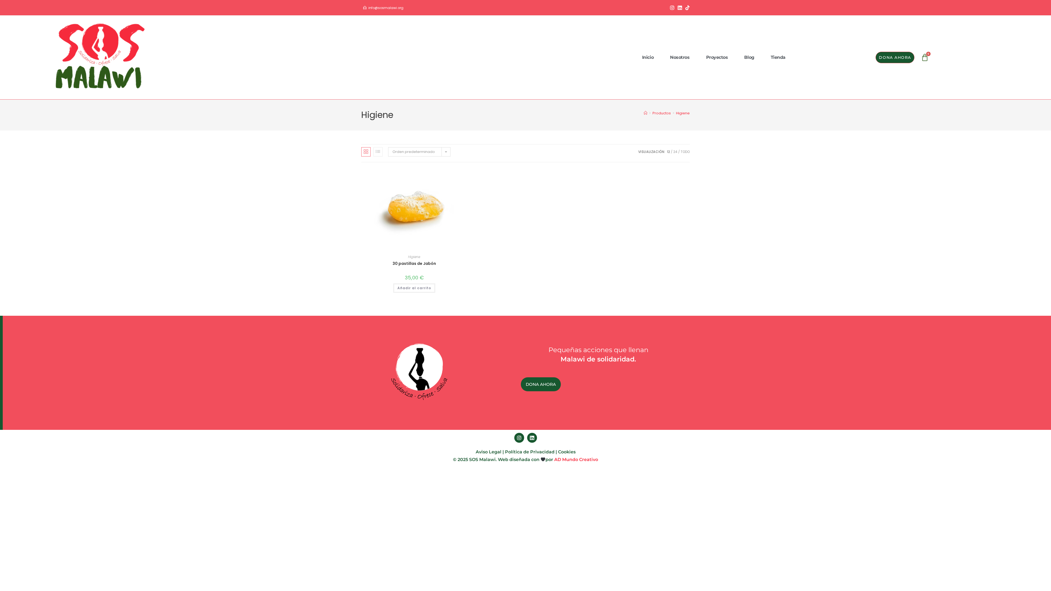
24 (675, 151)
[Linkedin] (532, 438)
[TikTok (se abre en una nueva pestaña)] (687, 8)
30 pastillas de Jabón (414, 263)
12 (668, 151)
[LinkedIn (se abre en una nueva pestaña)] (680, 8)
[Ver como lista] (378, 152)
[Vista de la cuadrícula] (366, 152)
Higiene (683, 113)
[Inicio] (645, 113)
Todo (685, 151)
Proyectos (717, 57)
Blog (749, 57)
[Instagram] (519, 438)
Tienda (778, 57)
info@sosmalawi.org (385, 7)
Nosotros (679, 57)
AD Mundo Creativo (576, 459)
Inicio (648, 57)
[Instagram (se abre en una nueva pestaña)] (672, 8)
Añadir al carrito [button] (414, 288)
